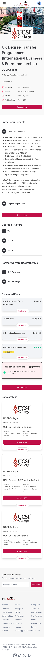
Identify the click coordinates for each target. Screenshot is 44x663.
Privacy (34, 627)
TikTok (17, 612)
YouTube (18, 623)
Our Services (36, 612)
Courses (5, 608)
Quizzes (5, 619)
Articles (5, 630)
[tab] (22, 131)
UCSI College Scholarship (15, 535)
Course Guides (8, 623)
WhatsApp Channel (23, 630)
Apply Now (22, 442)
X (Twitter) (19, 616)
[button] (7, 272)
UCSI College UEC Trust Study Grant (21, 480)
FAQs (33, 619)
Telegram (19, 627)
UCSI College (9, 69)
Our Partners (36, 616)
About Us (35, 608)
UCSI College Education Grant (17, 427)
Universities (7, 612)
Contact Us (36, 623)
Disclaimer (35, 630)
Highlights (6, 627)
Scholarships (7, 616)
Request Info (22, 107)
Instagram (19, 608)
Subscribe (36, 584)
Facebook (19, 619)
